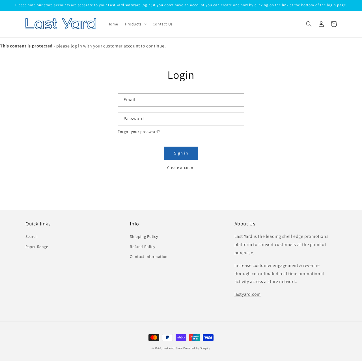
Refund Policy (142, 246)
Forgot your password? (139, 131)
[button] (135, 24)
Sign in (181, 153)
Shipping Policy (144, 236)
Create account (181, 167)
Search (31, 236)
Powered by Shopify (196, 348)
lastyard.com (247, 294)
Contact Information (148, 256)
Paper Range (36, 246)
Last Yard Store (173, 348)
